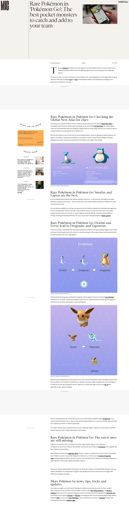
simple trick (106, 418)
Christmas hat (110, 493)
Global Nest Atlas (106, 123)
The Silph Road (98, 126)
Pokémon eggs (70, 500)
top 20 (106, 384)
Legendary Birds (73, 453)
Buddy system (106, 215)
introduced (101, 447)
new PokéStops (74, 498)
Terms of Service (38, 144)
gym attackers (109, 297)
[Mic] (5, 5)
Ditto (58, 498)
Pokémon (65, 68)
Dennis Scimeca (56, 63)
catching (102, 498)
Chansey (69, 495)
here (70, 79)
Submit (40, 142)
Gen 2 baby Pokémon (97, 490)
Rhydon (77, 495)
